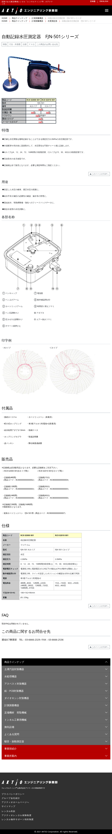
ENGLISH (104, 1)
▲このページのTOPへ (99, 174)
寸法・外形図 (14, 44)
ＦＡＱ (32, 44)
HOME (4, 18)
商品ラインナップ (19, 18)
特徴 (5, 44)
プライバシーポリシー (13, 794)
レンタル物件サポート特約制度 (18, 819)
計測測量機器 (37, 18)
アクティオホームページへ (15, 802)
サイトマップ (8, 806)
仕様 (25, 44)
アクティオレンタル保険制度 (16, 815)
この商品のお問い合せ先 (47, 44)
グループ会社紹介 (11, 798)
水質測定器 (52, 21)
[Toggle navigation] (106, 10)
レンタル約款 (8, 811)
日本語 (93, 1)
